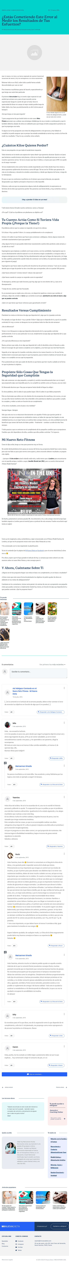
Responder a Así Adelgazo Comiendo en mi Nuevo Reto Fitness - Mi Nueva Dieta (52, 712)
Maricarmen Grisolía (23, 766)
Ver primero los (45, 664)
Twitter (20, 1250)
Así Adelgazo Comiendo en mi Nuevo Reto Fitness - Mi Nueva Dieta (25, 691)
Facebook (20, 1241)
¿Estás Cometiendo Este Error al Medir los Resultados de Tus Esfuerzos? (29, 20)
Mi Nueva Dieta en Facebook (34, 551)
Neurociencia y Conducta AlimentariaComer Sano (58, 1149)
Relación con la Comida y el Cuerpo (59, 1140)
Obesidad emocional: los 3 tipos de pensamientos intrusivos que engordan (16, 615)
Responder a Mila (57, 758)
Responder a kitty (57, 1036)
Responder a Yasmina (56, 846)
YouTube (20, 1247)
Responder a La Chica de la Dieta (53, 784)
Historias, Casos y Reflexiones (56, 1166)
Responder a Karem (57, 1065)
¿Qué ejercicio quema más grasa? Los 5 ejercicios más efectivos (4, 639)
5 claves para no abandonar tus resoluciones (28, 615)
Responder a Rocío (57, 946)
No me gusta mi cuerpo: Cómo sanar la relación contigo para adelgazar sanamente (4, 615)
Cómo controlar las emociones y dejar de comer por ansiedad (40, 615)
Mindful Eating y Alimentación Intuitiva (13, 10)
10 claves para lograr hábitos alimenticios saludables (52, 615)
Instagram (21, 1244)
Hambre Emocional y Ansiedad (57, 1174)
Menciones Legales (7, 1260)
